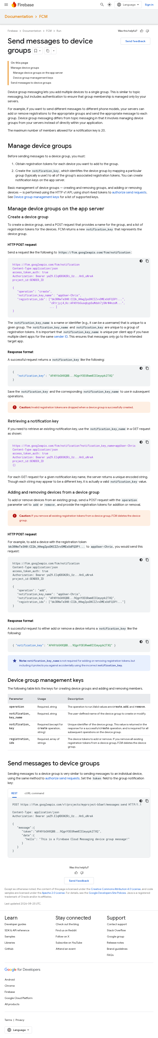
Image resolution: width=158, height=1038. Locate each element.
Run (59, 30)
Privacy (20, 1019)
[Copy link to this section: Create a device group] (52, 217)
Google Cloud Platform (19, 998)
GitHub (9, 949)
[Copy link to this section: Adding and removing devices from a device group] (103, 492)
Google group (115, 936)
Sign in (149, 4)
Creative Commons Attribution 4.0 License (116, 889)
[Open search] (102, 4)
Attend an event (66, 949)
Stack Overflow (116, 930)
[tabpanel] (79, 827)
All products (12, 1004)
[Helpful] (142, 31)
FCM (43, 16)
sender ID (61, 337)
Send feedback (135, 41)
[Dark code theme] (141, 261)
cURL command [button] (34, 793)
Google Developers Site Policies (107, 893)
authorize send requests (129, 192)
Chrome (10, 985)
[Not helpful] (147, 31)
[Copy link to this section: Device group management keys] (87, 680)
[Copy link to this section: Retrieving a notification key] (62, 421)
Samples (10, 936)
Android (10, 979)
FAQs (110, 955)
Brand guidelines (117, 949)
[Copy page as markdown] (47, 50)
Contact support (117, 924)
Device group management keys (36, 197)
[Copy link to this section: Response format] (37, 352)
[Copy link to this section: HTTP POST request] (40, 244)
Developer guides (15, 924)
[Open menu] (6, 4)
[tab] (14, 793)
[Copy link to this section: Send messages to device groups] (103, 763)
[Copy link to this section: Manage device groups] (75, 146)
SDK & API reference (17, 930)
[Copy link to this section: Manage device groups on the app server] (108, 209)
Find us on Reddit (66, 930)
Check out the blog (67, 924)
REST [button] (14, 793)
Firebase (13, 30)
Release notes (115, 942)
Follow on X (62, 936)
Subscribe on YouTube (69, 942)
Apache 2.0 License (53, 893)
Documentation (19, 16)
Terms (8, 1019)
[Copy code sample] (147, 261)
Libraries (10, 942)
